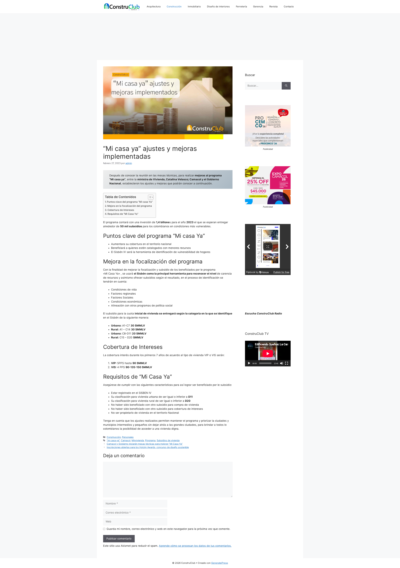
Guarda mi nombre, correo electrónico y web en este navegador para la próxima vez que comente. (168, 528)
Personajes (128, 437)
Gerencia (258, 6)
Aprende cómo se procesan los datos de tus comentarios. (195, 545)
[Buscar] (286, 86)
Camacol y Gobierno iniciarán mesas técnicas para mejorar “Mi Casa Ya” (145, 443)
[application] (268, 353)
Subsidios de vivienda (168, 440)
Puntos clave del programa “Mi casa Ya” (130, 201)
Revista (273, 6)
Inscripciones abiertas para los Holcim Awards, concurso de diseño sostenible (148, 447)
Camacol (125, 440)
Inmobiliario (194, 6)
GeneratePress (219, 562)
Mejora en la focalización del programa (129, 205)
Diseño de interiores (218, 6)
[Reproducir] (249, 363)
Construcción (174, 6)
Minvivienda (138, 440)
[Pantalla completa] (286, 363)
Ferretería (241, 6)
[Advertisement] (200, 37)
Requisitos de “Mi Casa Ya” (123, 213)
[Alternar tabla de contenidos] (149, 197)
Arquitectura (153, 6)
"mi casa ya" (113, 440)
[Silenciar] (281, 363)
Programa (150, 440)
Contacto (289, 6)
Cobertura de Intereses (121, 209)
